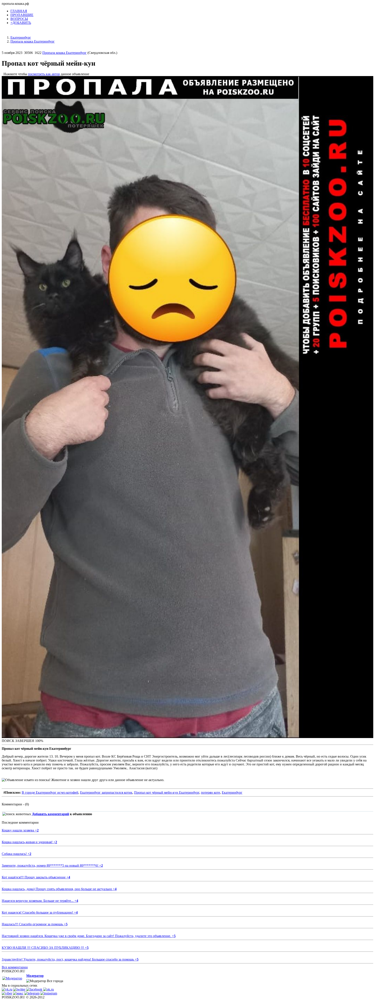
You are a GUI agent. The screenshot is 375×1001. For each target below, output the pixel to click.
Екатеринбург (232, 792)
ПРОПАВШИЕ (21, 15)
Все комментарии (15, 967)
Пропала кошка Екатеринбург (64, 53)
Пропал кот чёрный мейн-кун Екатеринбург (166, 792)
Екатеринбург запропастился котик (106, 792)
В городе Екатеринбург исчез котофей (50, 792)
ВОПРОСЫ (19, 19)
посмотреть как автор (44, 74)
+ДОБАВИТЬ (20, 23)
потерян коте (210, 792)
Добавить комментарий (50, 814)
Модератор (35, 976)
